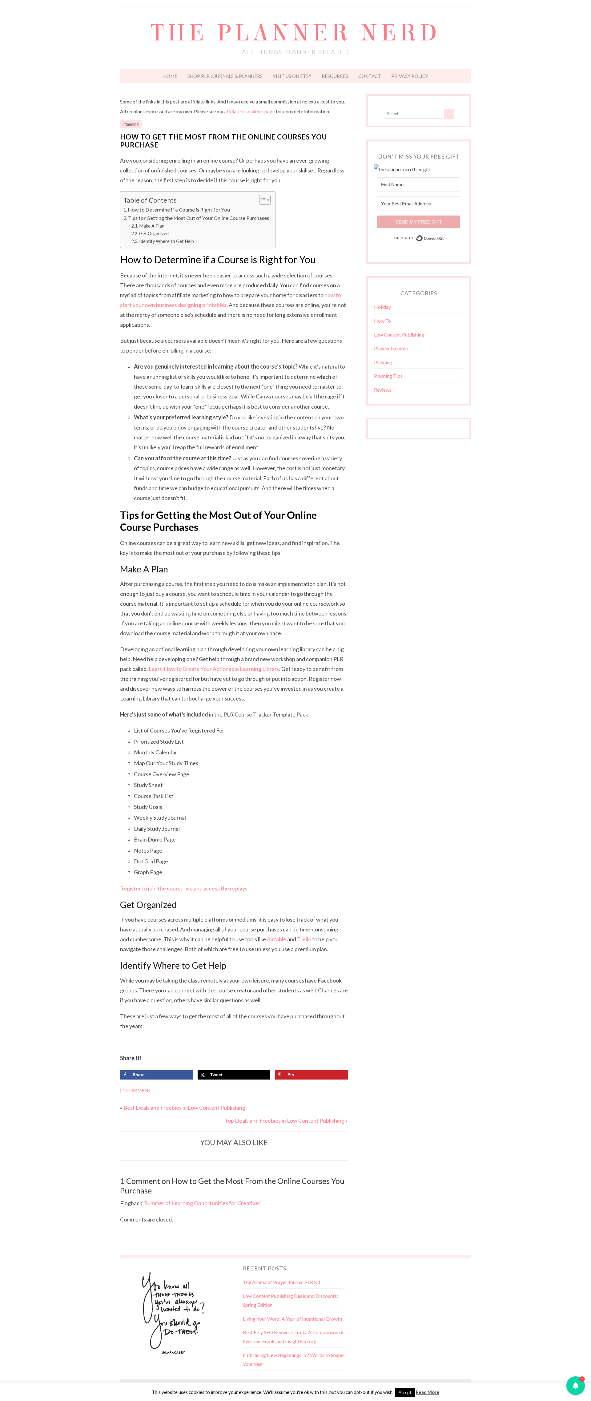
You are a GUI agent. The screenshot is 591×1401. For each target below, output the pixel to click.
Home (170, 76)
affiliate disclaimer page (249, 111)
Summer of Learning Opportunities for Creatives (203, 1203)
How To (382, 321)
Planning (131, 124)
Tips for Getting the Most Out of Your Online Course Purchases (198, 218)
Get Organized (154, 233)
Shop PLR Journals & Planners (225, 76)
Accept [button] (405, 1392)
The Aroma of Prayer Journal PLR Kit (281, 1282)
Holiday (382, 307)
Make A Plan (151, 225)
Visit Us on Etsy (292, 76)
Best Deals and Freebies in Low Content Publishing (184, 1107)
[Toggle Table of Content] (262, 200)
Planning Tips (388, 376)
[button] (575, 1385)
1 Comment (137, 1090)
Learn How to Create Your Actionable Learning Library (214, 668)
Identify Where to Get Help (166, 241)
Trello (304, 939)
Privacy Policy (409, 76)
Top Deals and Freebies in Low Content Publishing (284, 1120)
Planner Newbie (391, 348)
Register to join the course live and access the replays (183, 888)
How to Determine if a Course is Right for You (179, 209)
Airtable (276, 939)
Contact (369, 76)
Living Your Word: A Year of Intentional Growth (292, 1319)
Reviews (383, 390)
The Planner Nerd (295, 33)
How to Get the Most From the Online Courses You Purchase (223, 141)
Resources (335, 76)
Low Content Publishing (399, 334)
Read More (427, 1392)
